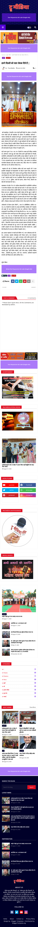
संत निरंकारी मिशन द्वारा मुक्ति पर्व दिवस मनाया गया (22, 632)
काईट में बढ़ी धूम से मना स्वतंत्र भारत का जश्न (12, 616)
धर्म (20, 686)
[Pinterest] (25, 281)
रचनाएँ (20, 696)
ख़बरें (3, 58)
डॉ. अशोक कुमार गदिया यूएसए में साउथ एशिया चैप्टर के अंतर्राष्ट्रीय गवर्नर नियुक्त (23, 642)
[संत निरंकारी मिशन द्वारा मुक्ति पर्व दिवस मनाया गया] (6, 634)
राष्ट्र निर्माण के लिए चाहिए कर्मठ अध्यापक (27, 754)
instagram (29, 495)
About (12, 919)
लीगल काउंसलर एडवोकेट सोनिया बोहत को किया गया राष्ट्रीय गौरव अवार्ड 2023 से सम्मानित (22, 650)
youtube (11, 485)
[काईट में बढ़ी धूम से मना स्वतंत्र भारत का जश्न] (19, 599)
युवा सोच (8, 55)
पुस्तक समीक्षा (20, 690)
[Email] (28, 281)
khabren (19, 676)
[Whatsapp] (21, 281)
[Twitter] (17, 281)
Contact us (19, 919)
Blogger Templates (17, 921)
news (20, 679)
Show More (33, 707)
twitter (12, 490)
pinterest (12, 495)
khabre (20, 673)
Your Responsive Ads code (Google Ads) (19, 17)
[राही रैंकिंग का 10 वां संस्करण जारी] (6, 625)
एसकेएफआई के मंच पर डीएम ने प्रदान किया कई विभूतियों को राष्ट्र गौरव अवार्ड (18, 465)
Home (3, 55)
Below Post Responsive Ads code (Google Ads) (19, 269)
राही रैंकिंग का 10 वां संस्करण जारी (18, 623)
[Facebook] (13, 281)
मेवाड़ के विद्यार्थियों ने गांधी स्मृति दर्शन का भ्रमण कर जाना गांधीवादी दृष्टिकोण (27, 730)
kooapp (10, 500)
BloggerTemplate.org (19, 923)
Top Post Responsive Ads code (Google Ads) (19, 76)
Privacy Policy (30, 919)
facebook (29, 485)
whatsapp (29, 490)
